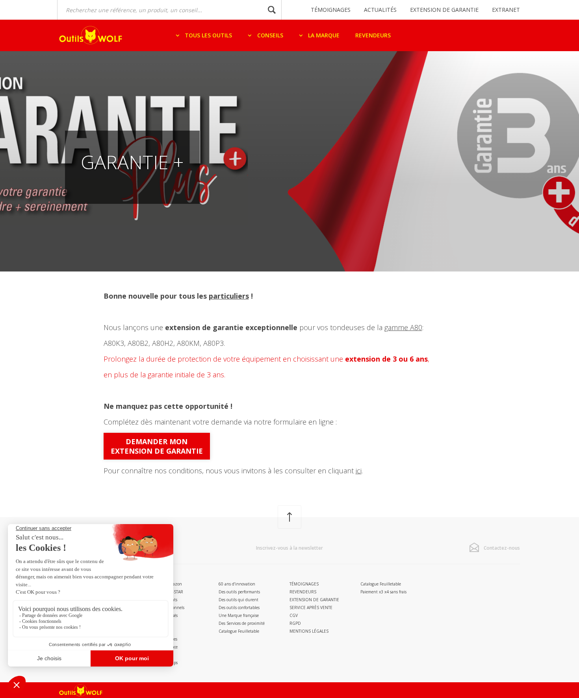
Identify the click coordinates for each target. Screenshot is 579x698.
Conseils (269, 35)
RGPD (295, 623)
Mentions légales (309, 631)
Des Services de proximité (242, 623)
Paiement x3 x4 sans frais (383, 592)
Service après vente (311, 607)
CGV (294, 615)
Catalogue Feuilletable (239, 631)
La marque (323, 35)
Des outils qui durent (238, 599)
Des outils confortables (239, 607)
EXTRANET (506, 9)
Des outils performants (239, 592)
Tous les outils (207, 35)
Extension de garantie (444, 9)
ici (359, 470)
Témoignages (331, 9)
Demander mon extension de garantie (157, 446)
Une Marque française (239, 615)
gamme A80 (403, 327)
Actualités (380, 9)
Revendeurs (373, 35)
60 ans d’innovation (237, 584)
